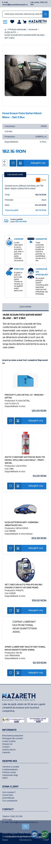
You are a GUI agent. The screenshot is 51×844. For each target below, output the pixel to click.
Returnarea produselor (12, 736)
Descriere (25, 307)
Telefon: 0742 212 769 (12, 816)
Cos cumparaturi (9, 801)
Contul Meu (7, 795)
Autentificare (8, 798)
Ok (25, 827)
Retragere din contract (12, 738)
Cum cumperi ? (9, 792)
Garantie (6, 752)
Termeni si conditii (10, 767)
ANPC (5, 778)
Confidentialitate (10, 770)
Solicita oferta (8, 750)
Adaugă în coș (38, 163)
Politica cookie (9, 772)
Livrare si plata (8, 741)
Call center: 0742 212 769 (38, 3)
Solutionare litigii (10, 775)
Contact (6, 747)
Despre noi (7, 744)
